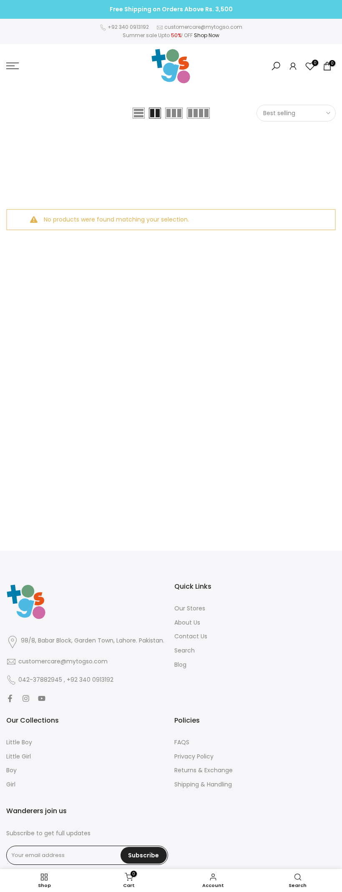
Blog (180, 665)
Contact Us (190, 636)
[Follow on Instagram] (26, 698)
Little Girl (18, 757)
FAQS (181, 742)
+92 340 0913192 (128, 26)
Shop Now (206, 35)
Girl (10, 785)
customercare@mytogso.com (203, 26)
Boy (11, 770)
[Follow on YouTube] (41, 698)
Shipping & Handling (203, 785)
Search (184, 651)
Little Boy (19, 742)
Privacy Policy (194, 757)
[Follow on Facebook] (10, 698)
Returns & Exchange (203, 770)
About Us (187, 623)
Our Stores (189, 608)
